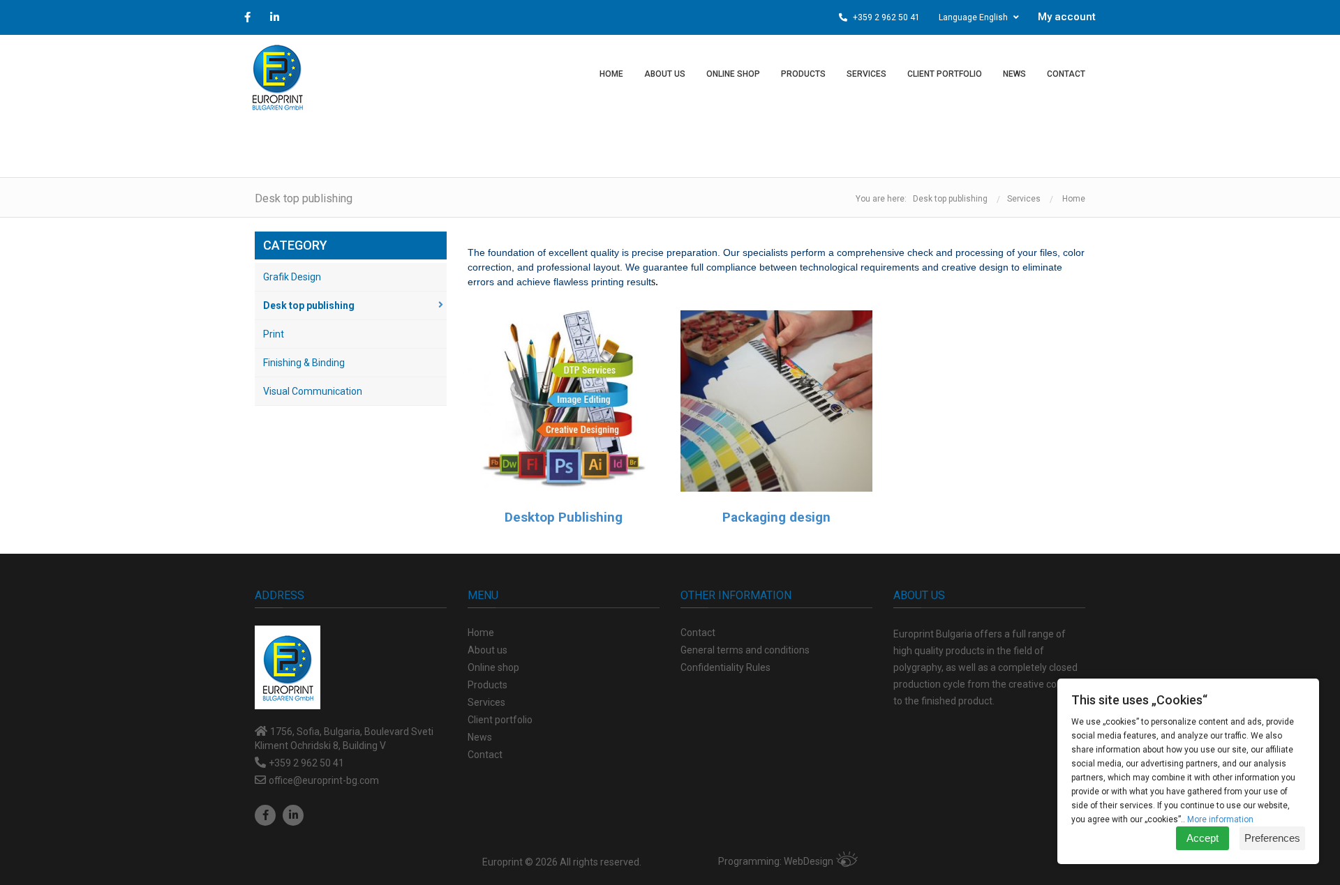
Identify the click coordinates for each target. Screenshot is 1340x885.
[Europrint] (277, 77)
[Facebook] (265, 815)
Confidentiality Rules (725, 667)
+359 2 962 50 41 (885, 17)
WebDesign (808, 861)
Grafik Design (292, 276)
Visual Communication (312, 391)
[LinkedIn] (293, 815)
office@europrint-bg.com (324, 780)
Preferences (1272, 838)
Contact (697, 632)
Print (273, 334)
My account (1067, 16)
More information (1220, 819)
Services (1024, 199)
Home (1073, 199)
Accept (1202, 838)
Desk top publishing (950, 199)
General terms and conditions (745, 650)
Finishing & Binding (304, 362)
